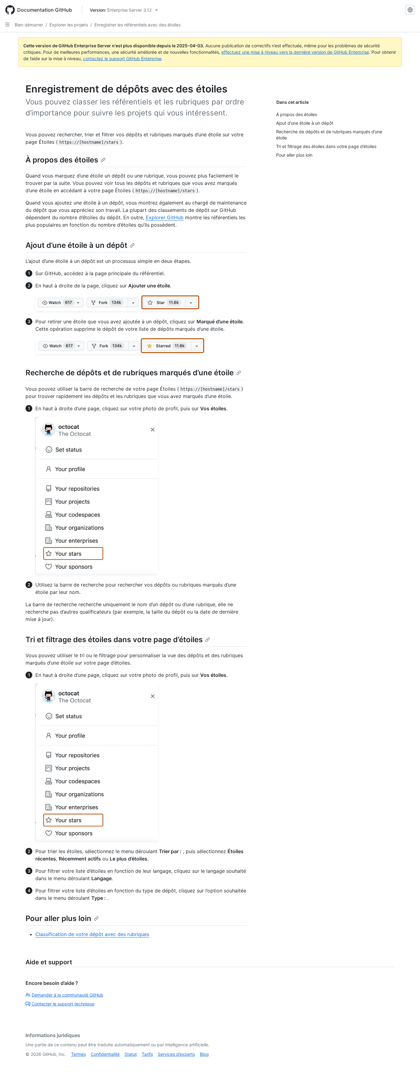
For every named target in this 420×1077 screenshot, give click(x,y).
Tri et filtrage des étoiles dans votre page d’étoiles (114, 639)
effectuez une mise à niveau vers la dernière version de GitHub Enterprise (295, 52)
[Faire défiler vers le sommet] (406, 1063)
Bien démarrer (29, 24)
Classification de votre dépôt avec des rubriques (92, 934)
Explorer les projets (69, 24)
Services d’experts (176, 1054)
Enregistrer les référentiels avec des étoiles (137, 24)
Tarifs (147, 1054)
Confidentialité (105, 1054)
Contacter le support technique (63, 1003)
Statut (131, 1054)
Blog (204, 1054)
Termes (78, 1054)
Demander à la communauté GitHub (67, 994)
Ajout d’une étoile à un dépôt (76, 245)
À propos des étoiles (62, 159)
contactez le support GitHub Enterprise (122, 58)
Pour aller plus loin (58, 918)
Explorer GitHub (165, 217)
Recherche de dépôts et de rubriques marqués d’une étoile (130, 372)
